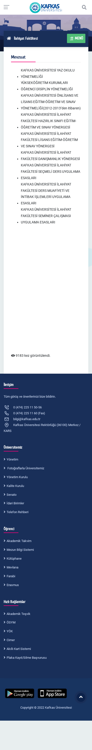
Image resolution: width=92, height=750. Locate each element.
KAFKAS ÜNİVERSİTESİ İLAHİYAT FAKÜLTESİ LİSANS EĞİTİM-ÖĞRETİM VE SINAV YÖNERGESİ (49, 140)
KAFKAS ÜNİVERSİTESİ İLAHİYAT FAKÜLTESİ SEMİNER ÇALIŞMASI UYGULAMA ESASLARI (46, 216)
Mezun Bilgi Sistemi (20, 550)
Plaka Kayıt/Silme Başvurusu (27, 657)
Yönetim (12, 459)
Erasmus (13, 585)
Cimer (11, 640)
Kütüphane (14, 558)
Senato (11, 494)
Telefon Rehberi (17, 512)
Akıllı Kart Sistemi (19, 649)
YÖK (10, 631)
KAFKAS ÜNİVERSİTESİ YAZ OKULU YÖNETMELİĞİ (48, 73)
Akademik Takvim (19, 541)
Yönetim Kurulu (17, 477)
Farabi (11, 576)
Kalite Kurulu (15, 486)
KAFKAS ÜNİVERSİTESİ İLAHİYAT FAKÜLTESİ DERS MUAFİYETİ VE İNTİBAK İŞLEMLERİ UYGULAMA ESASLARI (46, 193)
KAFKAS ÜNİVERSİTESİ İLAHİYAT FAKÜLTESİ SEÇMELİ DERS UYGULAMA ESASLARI (50, 171)
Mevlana (12, 567)
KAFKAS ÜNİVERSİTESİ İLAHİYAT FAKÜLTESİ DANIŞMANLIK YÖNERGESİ (50, 155)
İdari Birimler (15, 503)
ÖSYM (11, 622)
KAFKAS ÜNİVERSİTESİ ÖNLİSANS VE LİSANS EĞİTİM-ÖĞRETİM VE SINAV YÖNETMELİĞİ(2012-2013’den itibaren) (51, 101)
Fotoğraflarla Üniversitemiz (25, 468)
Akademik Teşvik (18, 614)
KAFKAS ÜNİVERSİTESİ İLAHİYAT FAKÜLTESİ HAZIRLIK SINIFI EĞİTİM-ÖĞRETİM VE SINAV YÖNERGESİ (48, 121)
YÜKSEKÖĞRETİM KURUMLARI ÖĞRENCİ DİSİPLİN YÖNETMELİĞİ (47, 86)
